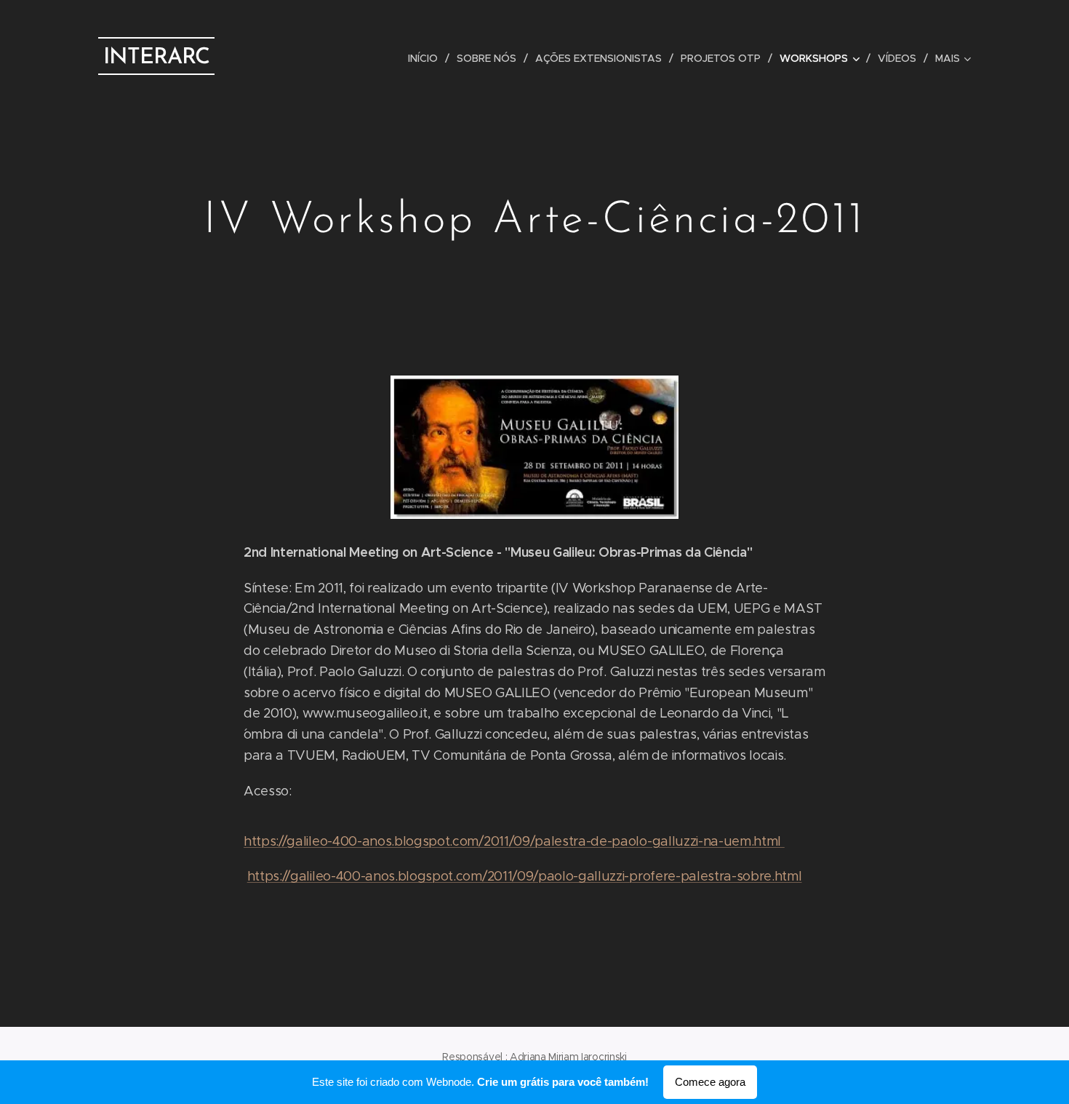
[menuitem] (426, 58)
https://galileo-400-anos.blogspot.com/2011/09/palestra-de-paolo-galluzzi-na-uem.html (514, 841)
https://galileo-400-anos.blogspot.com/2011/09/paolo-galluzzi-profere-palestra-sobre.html (524, 876)
